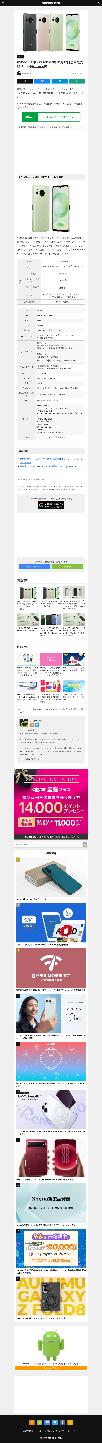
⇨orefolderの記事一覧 (30, 759)
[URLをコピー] (77, 81)
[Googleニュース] (47, 1422)
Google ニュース (36, 567)
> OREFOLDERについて (32, 1431)
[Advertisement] (51, 150)
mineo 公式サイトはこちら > (59, 117)
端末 (20, 57)
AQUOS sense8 (37, 479)
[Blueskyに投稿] (42, 81)
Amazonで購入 (51, 1368)
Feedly (69, 567)
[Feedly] (39, 1422)
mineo (23, 479)
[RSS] (32, 1422)
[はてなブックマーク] (60, 81)
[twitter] (55, 1422)
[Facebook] (62, 1422)
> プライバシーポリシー (70, 1431)
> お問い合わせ (50, 1431)
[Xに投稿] (25, 81)
